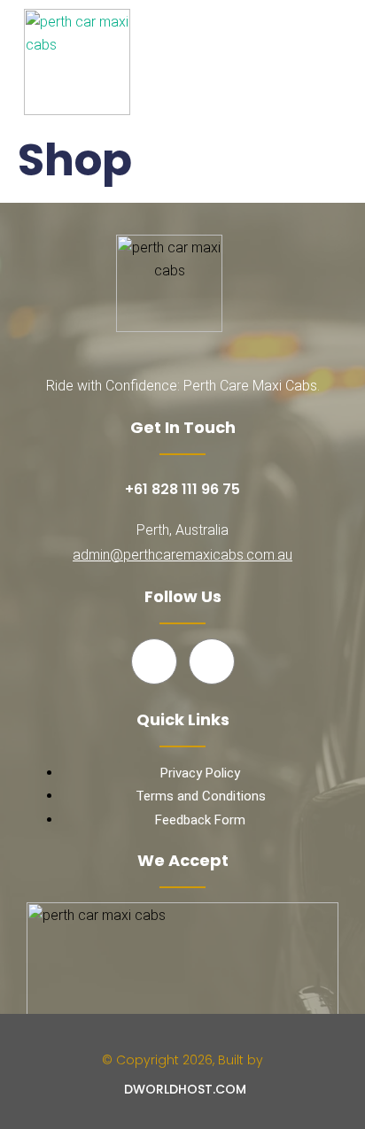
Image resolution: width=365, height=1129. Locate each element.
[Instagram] (212, 661)
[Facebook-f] (154, 661)
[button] (329, 62)
